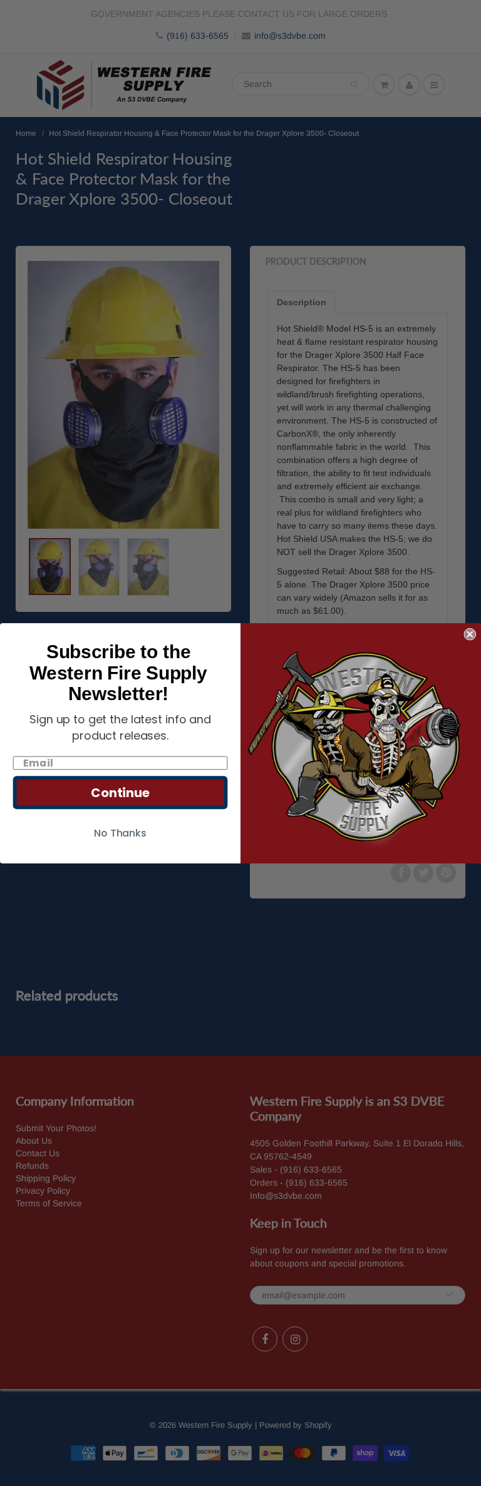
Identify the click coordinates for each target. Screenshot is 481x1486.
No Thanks (120, 832)
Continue (120, 792)
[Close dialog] (469, 634)
